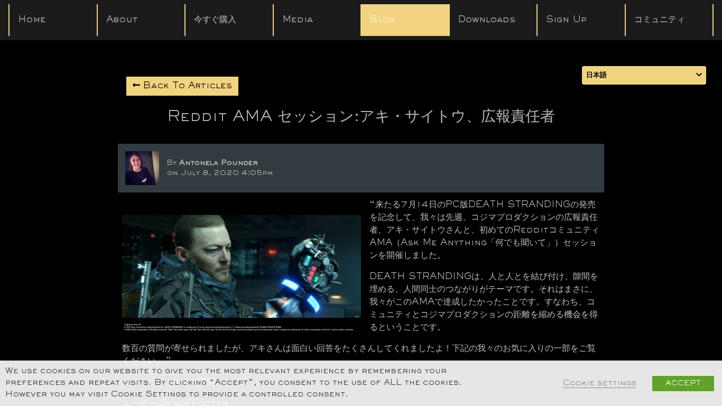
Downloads (486, 20)
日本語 (596, 75)
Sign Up (566, 20)
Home (32, 20)
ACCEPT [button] (683, 383)
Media (297, 20)
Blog (382, 20)
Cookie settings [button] (599, 383)
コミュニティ (659, 20)
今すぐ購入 (215, 20)
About (122, 20)
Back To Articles (186, 86)
